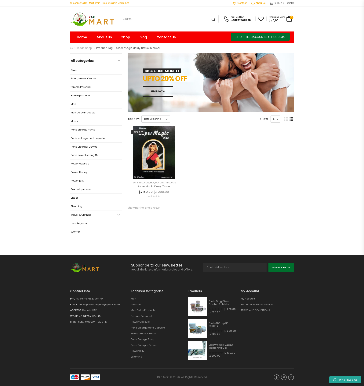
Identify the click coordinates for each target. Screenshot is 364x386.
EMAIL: (74, 304)
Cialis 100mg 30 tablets (218, 325)
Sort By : (134, 119)
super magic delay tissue (153, 186)
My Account (248, 298)
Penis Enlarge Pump (83, 129)
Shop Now (157, 91)
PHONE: (74, 298)
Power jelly (77, 180)
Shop (125, 37)
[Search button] (214, 19)
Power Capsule (140, 321)
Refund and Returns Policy (257, 304)
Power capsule (80, 163)
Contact (242, 3)
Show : (264, 119)
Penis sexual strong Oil (84, 155)
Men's (74, 121)
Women (76, 231)
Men (73, 104)
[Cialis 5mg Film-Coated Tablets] (197, 306)
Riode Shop (84, 48)
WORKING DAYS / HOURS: (85, 316)
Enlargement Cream (83, 78)
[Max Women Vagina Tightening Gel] (197, 350)
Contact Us (166, 37)
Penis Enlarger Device (84, 147)
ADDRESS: (76, 310)
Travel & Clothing (81, 215)
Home (82, 37)
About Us (261, 3)
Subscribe (279, 267)
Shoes (74, 198)
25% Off (138, 132)
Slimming (76, 206)
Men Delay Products (83, 112)
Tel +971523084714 (92, 298)
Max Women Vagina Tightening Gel (221, 346)
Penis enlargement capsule (88, 138)
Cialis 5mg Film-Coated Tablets (219, 303)
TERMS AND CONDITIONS (255, 310)
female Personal (81, 87)
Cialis (74, 70)
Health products (80, 95)
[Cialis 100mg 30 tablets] (197, 328)
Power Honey (79, 172)
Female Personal (141, 316)
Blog (143, 37)
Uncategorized (80, 223)
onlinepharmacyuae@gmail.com (99, 304)
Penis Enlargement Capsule (148, 327)
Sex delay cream (81, 189)
